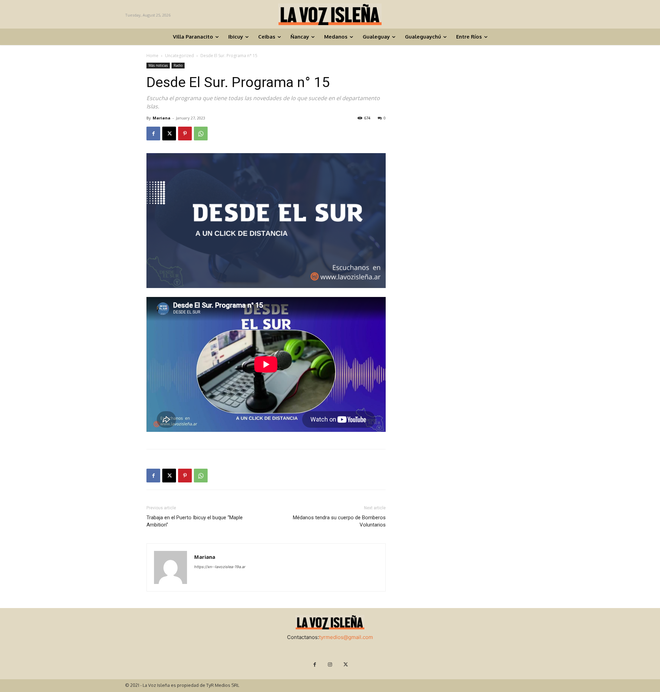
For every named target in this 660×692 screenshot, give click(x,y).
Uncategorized (179, 55)
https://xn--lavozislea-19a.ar (219, 566)
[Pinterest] (185, 133)
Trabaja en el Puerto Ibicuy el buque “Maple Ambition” (194, 521)
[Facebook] (153, 133)
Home (152, 55)
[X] (169, 133)
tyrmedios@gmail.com (346, 637)
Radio (178, 65)
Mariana (161, 117)
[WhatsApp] (201, 133)
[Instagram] (330, 665)
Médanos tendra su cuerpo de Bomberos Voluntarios (339, 521)
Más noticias (158, 65)
